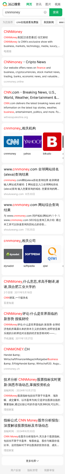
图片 (48, 4)
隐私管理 (32, 470)
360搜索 (12, 4)
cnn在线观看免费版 (27, 22)
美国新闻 (49, 22)
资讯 (39, 4)
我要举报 (49, 470)
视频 (57, 4)
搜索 (56, 12)
